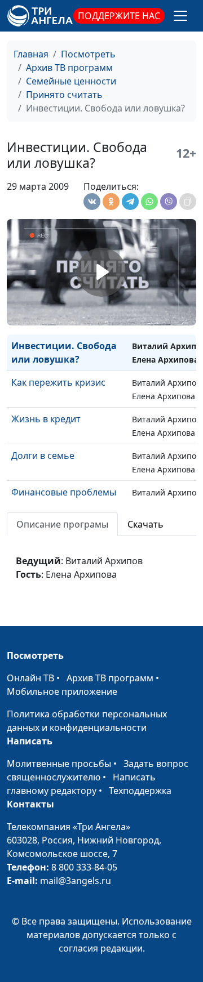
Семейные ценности (71, 81)
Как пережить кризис (58, 382)
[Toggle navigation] (180, 16)
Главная (31, 54)
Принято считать (64, 94)
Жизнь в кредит (46, 419)
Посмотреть (88, 54)
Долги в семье (42, 455)
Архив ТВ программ (69, 67)
